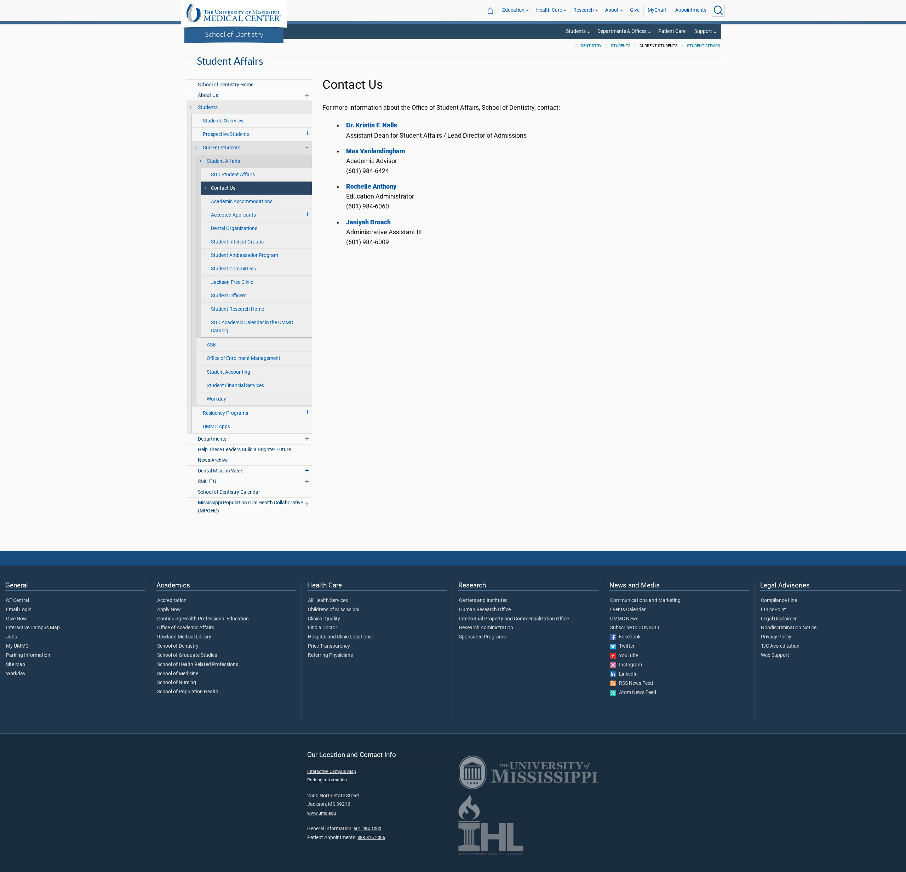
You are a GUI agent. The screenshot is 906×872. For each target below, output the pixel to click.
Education (513, 10)
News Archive (213, 460)
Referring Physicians (330, 655)
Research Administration (486, 628)
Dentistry (591, 46)
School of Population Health (187, 692)
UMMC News (624, 619)
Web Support (775, 655)
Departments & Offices (622, 31)
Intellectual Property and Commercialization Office (514, 619)
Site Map (15, 664)
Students (576, 31)
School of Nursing (176, 682)
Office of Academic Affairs (185, 628)
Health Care (549, 10)
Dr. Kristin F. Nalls (371, 125)
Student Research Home (237, 309)
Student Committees (233, 269)
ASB (211, 345)
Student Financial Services (235, 386)
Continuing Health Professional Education (203, 619)
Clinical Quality (324, 619)
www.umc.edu (321, 813)
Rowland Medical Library (184, 637)
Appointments (690, 10)
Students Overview (223, 121)
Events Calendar (628, 610)
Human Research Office (485, 610)
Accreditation (172, 600)
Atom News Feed (636, 692)
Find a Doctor (322, 628)
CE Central (17, 600)
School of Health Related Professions (197, 664)
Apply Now (169, 610)
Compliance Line (779, 600)
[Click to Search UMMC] (718, 10)
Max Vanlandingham (375, 151)
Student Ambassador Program (244, 255)
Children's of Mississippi (333, 610)
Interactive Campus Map (33, 628)
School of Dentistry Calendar (229, 492)
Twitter (625, 646)
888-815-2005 (371, 837)
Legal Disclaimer (779, 619)
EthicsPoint (773, 610)
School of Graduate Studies (187, 655)
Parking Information (28, 655)
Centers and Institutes (483, 600)
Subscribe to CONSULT (635, 628)
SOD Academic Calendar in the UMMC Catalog (252, 327)
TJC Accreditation (780, 646)
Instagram (629, 665)
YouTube (627, 656)
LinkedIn (627, 674)
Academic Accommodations (242, 202)
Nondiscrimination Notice (788, 628)
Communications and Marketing (645, 600)
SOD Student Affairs (233, 175)
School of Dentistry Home (225, 85)
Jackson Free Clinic (232, 282)
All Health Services (328, 600)
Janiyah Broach (368, 222)
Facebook (628, 637)
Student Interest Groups (237, 242)
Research (583, 10)
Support (703, 31)
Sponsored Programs (482, 637)
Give (635, 10)
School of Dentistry (234, 34)
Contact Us (223, 188)
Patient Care (672, 31)
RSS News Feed (634, 683)
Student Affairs (703, 46)
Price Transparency (329, 646)
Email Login (18, 610)
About (612, 10)
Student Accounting (228, 372)
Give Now (16, 619)
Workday (216, 399)
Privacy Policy (776, 637)
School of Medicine (177, 674)
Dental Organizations (234, 228)
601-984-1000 (367, 828)
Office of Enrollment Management (243, 358)
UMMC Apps (216, 427)
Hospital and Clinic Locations (340, 637)
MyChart (657, 10)
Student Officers (228, 296)
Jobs (11, 637)
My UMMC (17, 646)
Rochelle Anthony (371, 186)
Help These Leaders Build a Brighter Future (244, 450)
